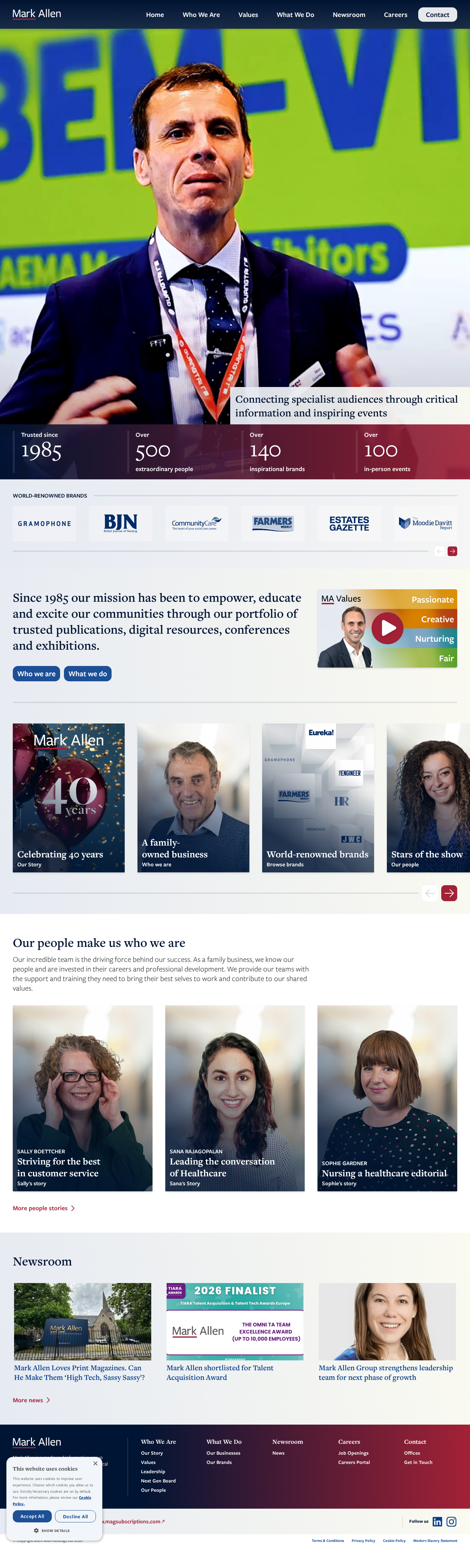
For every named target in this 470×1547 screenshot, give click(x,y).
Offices (412, 1453)
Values (248, 14)
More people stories (40, 1208)
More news (28, 1400)
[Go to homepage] (37, 14)
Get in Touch (418, 1462)
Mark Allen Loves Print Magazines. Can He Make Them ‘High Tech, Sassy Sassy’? (79, 1372)
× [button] (95, 1463)
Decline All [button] (75, 1516)
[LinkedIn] (437, 1521)
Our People (153, 1490)
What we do (87, 673)
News (278, 1453)
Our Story (152, 1453)
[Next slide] (452, 551)
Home (155, 14)
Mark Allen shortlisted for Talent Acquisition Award (220, 1372)
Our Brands (219, 1462)
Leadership (153, 1471)
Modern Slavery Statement (435, 1540)
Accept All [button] (32, 1516)
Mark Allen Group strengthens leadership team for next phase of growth (386, 1372)
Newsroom (349, 14)
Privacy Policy (363, 1540)
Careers (395, 14)
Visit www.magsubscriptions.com (120, 1521)
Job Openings (353, 1453)
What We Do (295, 14)
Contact (438, 14)
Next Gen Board (158, 1480)
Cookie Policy (394, 1540)
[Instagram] (451, 1521)
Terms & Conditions (328, 1540)
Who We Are (201, 14)
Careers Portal (354, 1462)
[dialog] (54, 1499)
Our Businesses (223, 1453)
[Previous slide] (439, 551)
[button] (54, 1530)
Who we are (36, 673)
